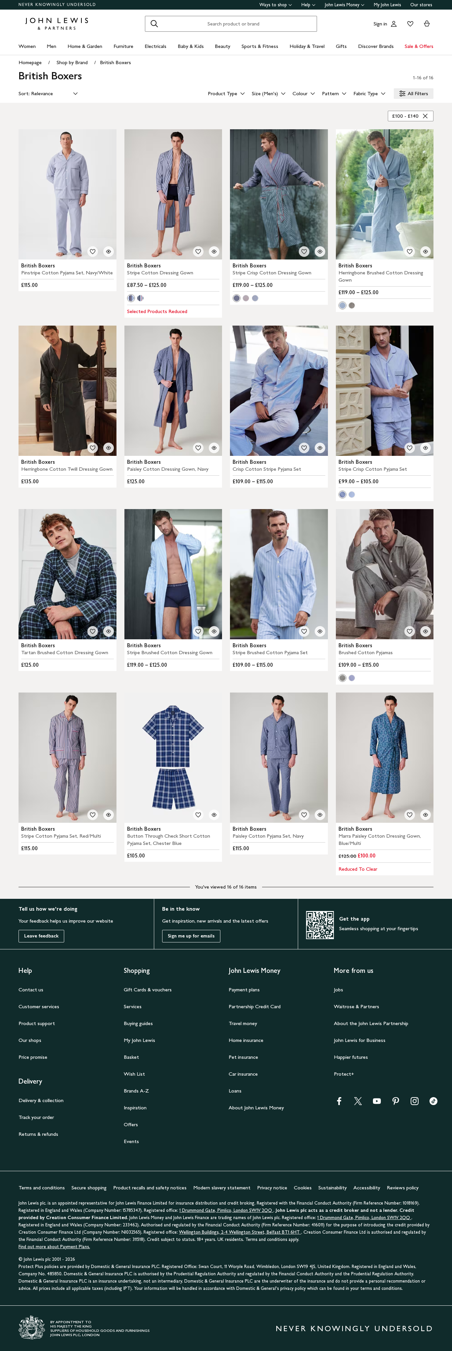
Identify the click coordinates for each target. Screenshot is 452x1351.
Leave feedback (41, 936)
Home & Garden (85, 46)
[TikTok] (433, 1103)
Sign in (380, 23)
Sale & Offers (419, 46)
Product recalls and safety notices (150, 1187)
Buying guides (138, 1023)
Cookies (303, 1187)
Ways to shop (273, 5)
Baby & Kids (191, 46)
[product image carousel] (67, 194)
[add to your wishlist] (92, 251)
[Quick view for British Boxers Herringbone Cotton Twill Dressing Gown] (108, 448)
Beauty (222, 46)
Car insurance (243, 1074)
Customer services (39, 1006)
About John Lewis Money (256, 1107)
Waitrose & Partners (356, 1006)
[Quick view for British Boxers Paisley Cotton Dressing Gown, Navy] (214, 448)
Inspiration (135, 1107)
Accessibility (366, 1187)
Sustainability (332, 1187)
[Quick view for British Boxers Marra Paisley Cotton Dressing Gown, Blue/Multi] (425, 815)
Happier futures (351, 1057)
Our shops (30, 1040)
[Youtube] (377, 1103)
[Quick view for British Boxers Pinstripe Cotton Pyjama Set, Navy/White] (108, 251)
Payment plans (244, 989)
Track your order (36, 1117)
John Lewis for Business (359, 1040)
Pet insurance (243, 1057)
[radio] (131, 298)
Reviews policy (403, 1187)
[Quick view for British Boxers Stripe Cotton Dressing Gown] (214, 251)
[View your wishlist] (409, 24)
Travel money (243, 1023)
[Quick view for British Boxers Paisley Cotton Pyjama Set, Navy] (320, 815)
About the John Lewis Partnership (371, 1023)
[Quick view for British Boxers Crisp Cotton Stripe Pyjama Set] (320, 448)
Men (51, 46)
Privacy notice (272, 1187)
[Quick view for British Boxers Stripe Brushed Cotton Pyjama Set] (320, 631)
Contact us (31, 989)
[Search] (154, 24)
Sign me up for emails (191, 936)
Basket (131, 1057)
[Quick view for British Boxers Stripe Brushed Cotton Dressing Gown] (214, 631)
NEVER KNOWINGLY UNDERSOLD (57, 4)
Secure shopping (89, 1187)
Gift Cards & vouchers (148, 989)
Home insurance (246, 1040)
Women (27, 46)
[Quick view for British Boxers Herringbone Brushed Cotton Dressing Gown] (425, 251)
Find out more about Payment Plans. (54, 1247)
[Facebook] (339, 1103)
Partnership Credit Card (255, 1006)
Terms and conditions (42, 1187)
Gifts (341, 46)
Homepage (30, 62)
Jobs (338, 989)
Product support (37, 1023)
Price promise (33, 1057)
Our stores (421, 5)
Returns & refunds (38, 1134)
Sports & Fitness (260, 46)
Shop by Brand (72, 62)
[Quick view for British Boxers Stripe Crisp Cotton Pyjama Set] (425, 448)
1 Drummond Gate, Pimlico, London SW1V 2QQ (226, 1210)
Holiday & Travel (307, 46)
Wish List (134, 1074)
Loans (235, 1091)
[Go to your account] (393, 24)
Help (305, 5)
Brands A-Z (136, 1091)
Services (133, 1006)
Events (131, 1141)
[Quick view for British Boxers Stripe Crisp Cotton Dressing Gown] (320, 251)
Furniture (123, 46)
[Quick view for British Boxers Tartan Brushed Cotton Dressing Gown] (108, 631)
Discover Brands (376, 46)
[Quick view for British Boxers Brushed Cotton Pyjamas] (425, 631)
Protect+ (344, 1074)
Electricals (155, 46)
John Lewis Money (342, 5)
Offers (131, 1124)
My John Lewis (387, 5)
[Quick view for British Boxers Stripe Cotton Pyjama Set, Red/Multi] (108, 815)
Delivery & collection (41, 1100)
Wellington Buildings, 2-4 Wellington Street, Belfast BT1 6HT (240, 1232)
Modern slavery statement (221, 1187)
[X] (358, 1103)
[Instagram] (415, 1103)
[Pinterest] (396, 1103)
